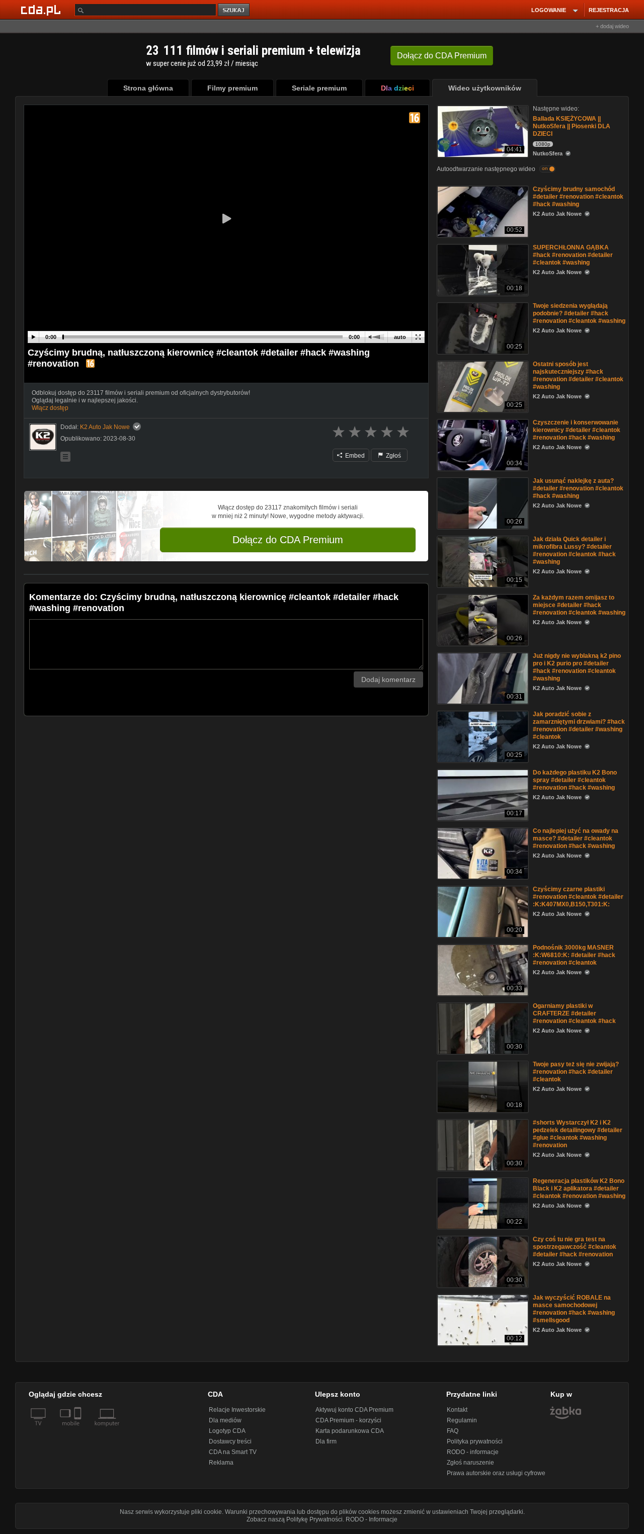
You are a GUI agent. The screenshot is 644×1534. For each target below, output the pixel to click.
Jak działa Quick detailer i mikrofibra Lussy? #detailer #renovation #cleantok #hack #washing (574, 550)
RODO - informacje (473, 1452)
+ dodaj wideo (612, 26)
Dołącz (442, 55)
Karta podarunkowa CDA (349, 1430)
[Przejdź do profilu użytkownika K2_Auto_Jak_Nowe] (42, 437)
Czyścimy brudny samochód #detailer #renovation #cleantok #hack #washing (578, 197)
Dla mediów (225, 1420)
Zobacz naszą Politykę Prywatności (295, 1519)
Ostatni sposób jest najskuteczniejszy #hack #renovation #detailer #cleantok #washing (578, 375)
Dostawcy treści (230, 1441)
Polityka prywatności (475, 1441)
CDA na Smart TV (233, 1452)
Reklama (221, 1462)
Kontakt (457, 1409)
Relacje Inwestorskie (237, 1409)
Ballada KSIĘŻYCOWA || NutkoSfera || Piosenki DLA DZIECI (571, 126)
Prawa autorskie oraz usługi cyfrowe (496, 1473)
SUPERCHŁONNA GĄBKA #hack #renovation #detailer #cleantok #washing (573, 255)
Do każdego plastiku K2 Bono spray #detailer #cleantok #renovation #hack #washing (575, 780)
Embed (354, 455)
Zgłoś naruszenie (470, 1462)
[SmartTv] (79, 1429)
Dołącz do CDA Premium (287, 539)
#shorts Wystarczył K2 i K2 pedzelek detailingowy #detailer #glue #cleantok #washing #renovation (577, 1134)
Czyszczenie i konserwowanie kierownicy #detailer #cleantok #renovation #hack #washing (576, 430)
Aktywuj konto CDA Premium (354, 1409)
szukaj (234, 10)
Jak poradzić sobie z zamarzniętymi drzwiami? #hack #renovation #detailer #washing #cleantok (579, 725)
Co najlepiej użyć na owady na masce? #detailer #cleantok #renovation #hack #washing (575, 838)
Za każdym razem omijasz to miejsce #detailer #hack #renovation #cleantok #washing (579, 605)
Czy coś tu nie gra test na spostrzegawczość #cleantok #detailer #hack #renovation (574, 1247)
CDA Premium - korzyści (348, 1420)
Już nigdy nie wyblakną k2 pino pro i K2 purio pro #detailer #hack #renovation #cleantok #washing (577, 667)
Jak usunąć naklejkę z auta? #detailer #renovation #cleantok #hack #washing (578, 488)
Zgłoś (392, 455)
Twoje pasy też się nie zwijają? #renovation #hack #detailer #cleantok (576, 1072)
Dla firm (326, 1441)
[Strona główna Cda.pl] (42, 9)
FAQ (452, 1430)
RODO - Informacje (371, 1519)
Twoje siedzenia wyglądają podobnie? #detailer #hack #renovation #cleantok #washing (579, 313)
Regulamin (462, 1420)
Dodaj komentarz (388, 679)
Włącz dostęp (50, 407)
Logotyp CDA (227, 1430)
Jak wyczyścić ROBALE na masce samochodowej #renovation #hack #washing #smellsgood (574, 1309)
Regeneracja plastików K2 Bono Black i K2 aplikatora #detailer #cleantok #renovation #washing (579, 1188)
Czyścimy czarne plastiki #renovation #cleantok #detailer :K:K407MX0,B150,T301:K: (578, 897)
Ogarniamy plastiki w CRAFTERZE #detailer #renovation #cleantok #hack (574, 1013)
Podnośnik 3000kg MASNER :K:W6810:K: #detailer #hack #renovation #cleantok (574, 955)
